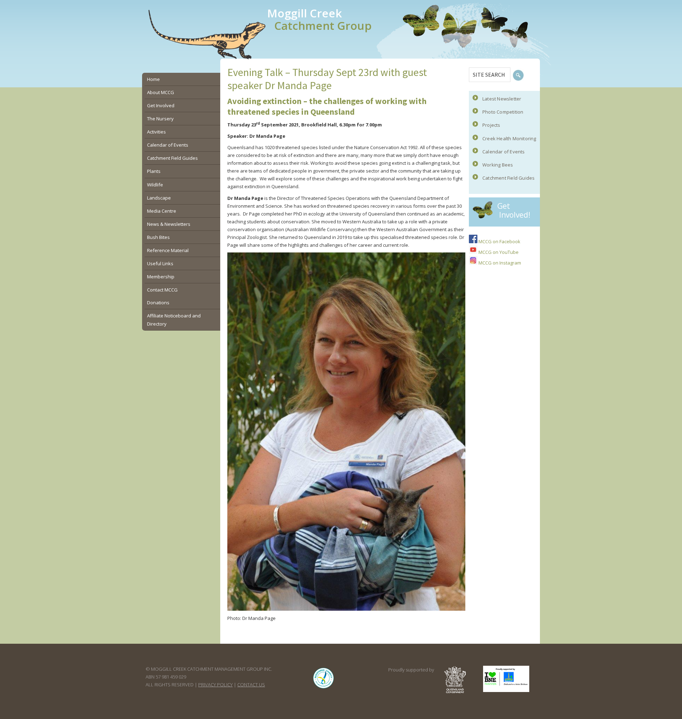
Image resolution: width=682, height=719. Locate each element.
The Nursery (160, 118)
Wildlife (155, 184)
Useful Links (160, 263)
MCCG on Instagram (499, 263)
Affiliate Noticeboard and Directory (174, 319)
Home (153, 79)
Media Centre (161, 211)
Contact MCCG (162, 290)
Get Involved (160, 105)
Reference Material (168, 250)
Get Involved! (513, 210)
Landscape (159, 198)
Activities (156, 132)
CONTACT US (251, 684)
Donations (158, 302)
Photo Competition (502, 112)
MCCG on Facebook (498, 241)
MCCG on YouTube (498, 252)
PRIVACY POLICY (215, 684)
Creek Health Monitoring (509, 138)
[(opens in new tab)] (323, 688)
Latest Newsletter (501, 99)
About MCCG (160, 92)
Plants (154, 171)
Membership (160, 276)
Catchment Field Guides (508, 178)
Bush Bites (158, 237)
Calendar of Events (503, 151)
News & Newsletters (168, 224)
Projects (491, 125)
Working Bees (497, 165)
